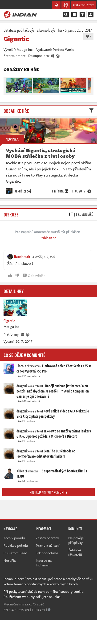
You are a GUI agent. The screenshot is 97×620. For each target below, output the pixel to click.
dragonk (22, 386)
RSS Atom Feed (15, 552)
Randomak (22, 256)
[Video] (48, 131)
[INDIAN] (20, 14)
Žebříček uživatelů (75, 552)
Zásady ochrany (47, 537)
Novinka (12, 139)
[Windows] (22, 334)
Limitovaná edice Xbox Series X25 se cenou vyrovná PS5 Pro (54, 368)
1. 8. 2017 (79, 191)
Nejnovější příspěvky (76, 540)
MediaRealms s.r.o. (18, 604)
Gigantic (70, 30)
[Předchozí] (9, 84)
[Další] (88, 84)
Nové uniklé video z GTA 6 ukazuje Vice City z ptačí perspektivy (52, 413)
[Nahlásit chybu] (49, 609)
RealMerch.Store (83, 5)
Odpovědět (36, 275)
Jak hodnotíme (47, 552)
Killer (20, 471)
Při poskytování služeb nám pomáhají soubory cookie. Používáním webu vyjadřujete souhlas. (44, 594)
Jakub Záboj (22, 191)
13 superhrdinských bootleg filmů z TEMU (51, 473)
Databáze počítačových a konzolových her (33, 30)
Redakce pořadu (16, 545)
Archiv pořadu (14, 537)
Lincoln (21, 366)
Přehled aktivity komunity (48, 492)
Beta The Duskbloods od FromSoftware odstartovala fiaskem (45, 453)
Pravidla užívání (48, 545)
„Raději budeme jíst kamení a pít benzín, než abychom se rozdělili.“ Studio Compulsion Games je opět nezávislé (52, 391)
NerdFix (10, 560)
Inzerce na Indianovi (44, 563)
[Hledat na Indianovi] (66, 14)
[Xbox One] (28, 334)
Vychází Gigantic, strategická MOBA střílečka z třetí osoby (40, 153)
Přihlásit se (48, 237)
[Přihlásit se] (90, 14)
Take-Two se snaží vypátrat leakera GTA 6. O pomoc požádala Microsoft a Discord (53, 433)
